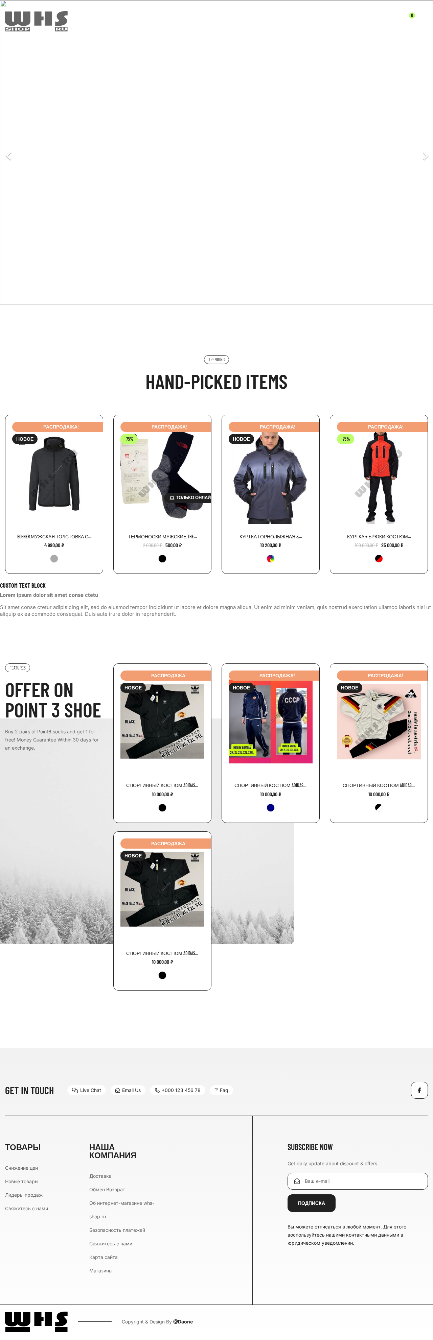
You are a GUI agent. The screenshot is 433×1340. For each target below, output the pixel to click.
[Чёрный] (162, 559)
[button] (32, 152)
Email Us (131, 1090)
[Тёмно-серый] (54, 559)
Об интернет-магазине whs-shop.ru (121, 1209)
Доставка (100, 1176)
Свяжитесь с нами (26, 1208)
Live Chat (90, 1090)
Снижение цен (21, 1168)
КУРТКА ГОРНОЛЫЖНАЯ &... (271, 536)
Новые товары (21, 1181)
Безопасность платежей (117, 1230)
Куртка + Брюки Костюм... (379, 536)
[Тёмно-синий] (271, 808)
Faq (224, 1090)
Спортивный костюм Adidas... (162, 785)
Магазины (100, 1270)
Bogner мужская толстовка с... (54, 536)
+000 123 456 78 (181, 1090)
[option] (216, 152)
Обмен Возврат (107, 1189)
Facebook (419, 1090)
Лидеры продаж (24, 1195)
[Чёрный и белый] (379, 808)
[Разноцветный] (271, 559)
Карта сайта (103, 1257)
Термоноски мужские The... (162, 536)
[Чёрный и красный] (379, 559)
